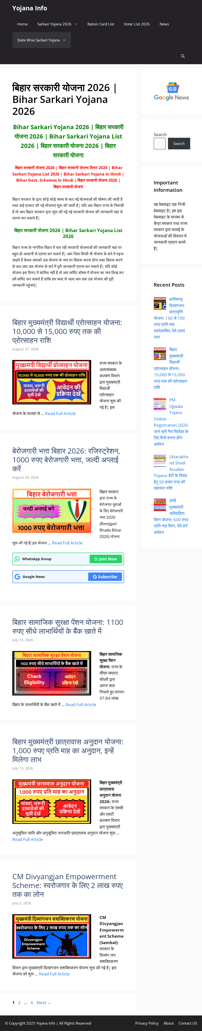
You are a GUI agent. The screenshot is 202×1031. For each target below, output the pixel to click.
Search (160, 134)
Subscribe (107, 576)
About (169, 1023)
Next (44, 1002)
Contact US (188, 1023)
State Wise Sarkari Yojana (38, 40)
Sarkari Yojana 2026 (54, 23)
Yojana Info (29, 8)
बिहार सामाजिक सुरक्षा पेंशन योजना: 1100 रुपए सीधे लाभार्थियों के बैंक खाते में (67, 626)
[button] (183, 56)
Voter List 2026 (137, 23)
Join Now (108, 559)
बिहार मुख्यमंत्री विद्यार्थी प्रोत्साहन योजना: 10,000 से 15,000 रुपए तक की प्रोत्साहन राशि (67, 331)
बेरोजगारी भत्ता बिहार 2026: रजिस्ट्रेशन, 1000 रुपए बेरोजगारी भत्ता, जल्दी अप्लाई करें (66, 460)
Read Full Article (60, 413)
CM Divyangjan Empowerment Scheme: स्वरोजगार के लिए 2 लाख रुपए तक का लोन (67, 885)
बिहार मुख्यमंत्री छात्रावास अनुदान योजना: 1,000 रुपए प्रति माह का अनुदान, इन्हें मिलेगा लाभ (67, 750)
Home (22, 23)
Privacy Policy (147, 1023)
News (164, 23)
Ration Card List (100, 23)
